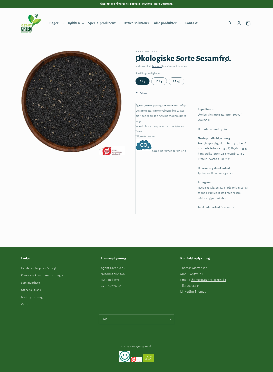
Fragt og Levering (32, 297)
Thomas (200, 291)
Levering (157, 66)
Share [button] (144, 93)
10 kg (159, 81)
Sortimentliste (30, 282)
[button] (56, 23)
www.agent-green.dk (140, 346)
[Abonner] (169, 319)
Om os (25, 304)
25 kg (176, 81)
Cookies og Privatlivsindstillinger (42, 275)
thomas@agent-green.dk (208, 279)
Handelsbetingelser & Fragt (38, 267)
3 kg (142, 81)
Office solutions (31, 289)
